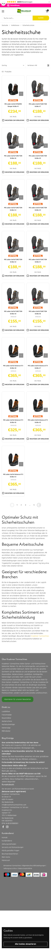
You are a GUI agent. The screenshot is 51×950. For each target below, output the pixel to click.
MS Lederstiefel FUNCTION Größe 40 (13, 312)
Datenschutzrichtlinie (25, 868)
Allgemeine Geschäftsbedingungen (33, 866)
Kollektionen (15, 25)
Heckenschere (7, 721)
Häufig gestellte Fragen (10, 850)
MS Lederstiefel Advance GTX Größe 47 (38, 367)
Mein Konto (6, 857)
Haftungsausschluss (10, 868)
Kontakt (4, 837)
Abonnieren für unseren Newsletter (17, 699)
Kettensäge (6, 728)
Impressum (6, 860)
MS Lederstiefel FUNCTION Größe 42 (13, 260)
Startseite (5, 25)
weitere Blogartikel (8, 782)
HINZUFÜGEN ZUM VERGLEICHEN (14, 120)
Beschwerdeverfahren (10, 854)
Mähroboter (6, 731)
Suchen (41, 18)
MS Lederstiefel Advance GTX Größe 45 (38, 421)
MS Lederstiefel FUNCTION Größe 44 (13, 209)
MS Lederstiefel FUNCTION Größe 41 (38, 260)
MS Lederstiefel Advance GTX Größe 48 (13, 367)
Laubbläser (6, 711)
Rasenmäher (6, 718)
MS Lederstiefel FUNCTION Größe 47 (38, 105)
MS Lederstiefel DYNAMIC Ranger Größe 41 (13, 105)
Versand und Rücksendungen (12, 847)
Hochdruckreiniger (8, 724)
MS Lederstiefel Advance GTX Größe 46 (13, 421)
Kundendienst (7, 841)
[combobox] (17, 18)
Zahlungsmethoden (9, 844)
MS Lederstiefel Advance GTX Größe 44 (13, 475)
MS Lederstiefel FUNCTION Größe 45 (38, 157)
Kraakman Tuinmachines (40, 636)
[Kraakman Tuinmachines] (24, 11)
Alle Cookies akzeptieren (25, 944)
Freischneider (7, 715)
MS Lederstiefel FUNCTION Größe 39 (38, 312)
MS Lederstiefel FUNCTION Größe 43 (38, 209)
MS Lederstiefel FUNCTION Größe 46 (13, 157)
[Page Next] (39, 505)
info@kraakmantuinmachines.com (14, 805)
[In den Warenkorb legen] (21, 94)
